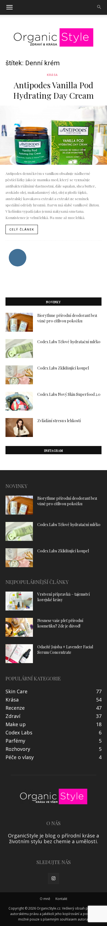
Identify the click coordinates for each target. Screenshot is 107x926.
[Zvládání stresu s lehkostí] (19, 427)
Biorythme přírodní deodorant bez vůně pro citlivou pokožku (67, 318)
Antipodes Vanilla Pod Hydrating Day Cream (53, 90)
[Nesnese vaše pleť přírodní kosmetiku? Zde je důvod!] (19, 627)
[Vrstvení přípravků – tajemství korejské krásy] (19, 601)
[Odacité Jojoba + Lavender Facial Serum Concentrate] (19, 653)
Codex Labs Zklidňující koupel (63, 368)
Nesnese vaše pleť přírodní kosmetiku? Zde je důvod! (60, 623)
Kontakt (61, 898)
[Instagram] (53, 878)
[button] (9, 7)
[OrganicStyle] (53, 37)
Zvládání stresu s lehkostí (59, 420)
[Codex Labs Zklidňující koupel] (19, 374)
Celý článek (21, 229)
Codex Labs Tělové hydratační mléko (68, 341)
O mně (45, 898)
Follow (17, 251)
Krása (52, 75)
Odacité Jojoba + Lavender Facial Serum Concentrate (65, 649)
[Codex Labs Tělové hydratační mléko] (19, 348)
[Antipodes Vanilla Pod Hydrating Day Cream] (53, 135)
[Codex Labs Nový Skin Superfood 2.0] (19, 401)
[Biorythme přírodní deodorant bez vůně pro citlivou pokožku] (19, 322)
